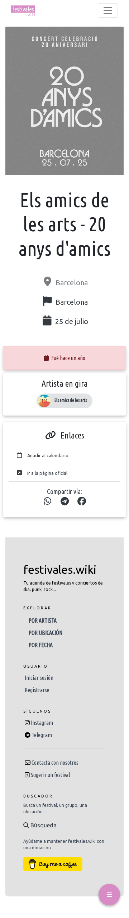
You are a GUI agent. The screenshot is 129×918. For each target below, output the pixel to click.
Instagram (42, 722)
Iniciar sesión (39, 677)
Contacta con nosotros (55, 762)
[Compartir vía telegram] (64, 501)
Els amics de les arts (70, 400)
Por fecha (41, 645)
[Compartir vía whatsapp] (47, 501)
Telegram (42, 735)
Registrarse (37, 690)
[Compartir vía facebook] (81, 501)
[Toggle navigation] (108, 10)
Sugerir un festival (50, 775)
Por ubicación (45, 633)
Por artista (43, 620)
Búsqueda (43, 825)
